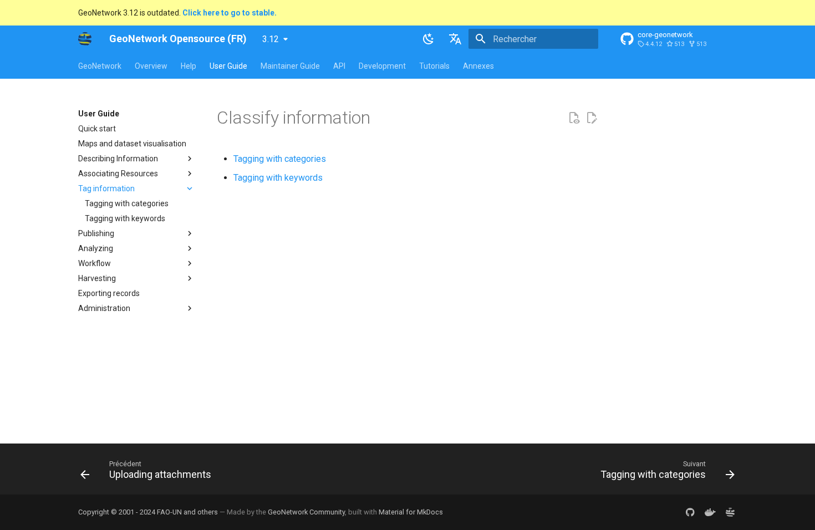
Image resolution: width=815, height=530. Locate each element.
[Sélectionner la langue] (455, 39)
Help (188, 66)
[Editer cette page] (591, 118)
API (339, 66)
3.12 (270, 39)
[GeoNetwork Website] (730, 512)
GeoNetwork (99, 66)
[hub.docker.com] (710, 512)
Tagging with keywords (278, 177)
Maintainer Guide (290, 66)
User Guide (228, 66)
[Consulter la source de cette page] (573, 118)
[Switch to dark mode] (428, 39)
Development (382, 66)
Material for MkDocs (411, 512)
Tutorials (434, 66)
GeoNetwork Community (306, 512)
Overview (151, 66)
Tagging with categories (279, 159)
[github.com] (690, 512)
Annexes (478, 66)
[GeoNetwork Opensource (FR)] (85, 39)
